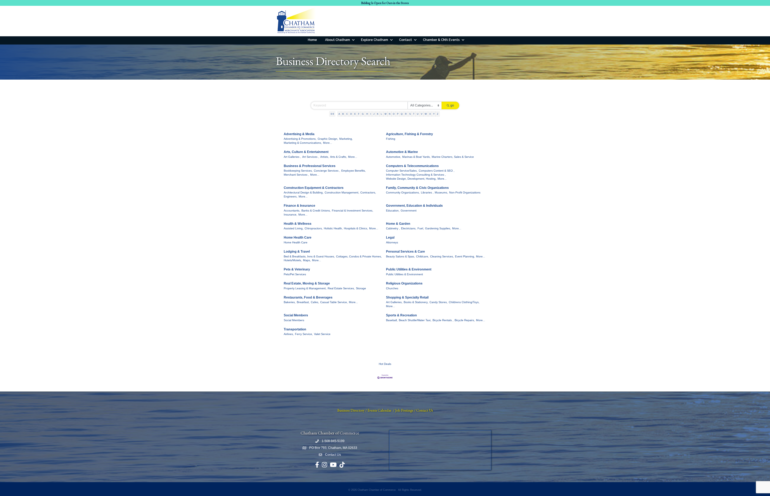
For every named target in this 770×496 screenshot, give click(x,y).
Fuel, (420, 228)
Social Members (296, 315)
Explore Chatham (374, 40)
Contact (405, 40)
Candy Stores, (439, 302)
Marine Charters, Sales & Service (453, 156)
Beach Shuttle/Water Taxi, (415, 320)
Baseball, (392, 320)
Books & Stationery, (416, 302)
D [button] (351, 114)
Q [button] (402, 114)
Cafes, (315, 302)
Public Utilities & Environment (408, 269)
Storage (361, 288)
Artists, (324, 156)
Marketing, (346, 138)
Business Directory (351, 410)
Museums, (441, 192)
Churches (392, 288)
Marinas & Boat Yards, (416, 156)
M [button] (385, 114)
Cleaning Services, (442, 256)
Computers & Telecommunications (412, 166)
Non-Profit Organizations (464, 192)
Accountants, (292, 210)
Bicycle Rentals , (443, 320)
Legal (390, 237)
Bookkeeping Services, (298, 170)
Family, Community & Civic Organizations (417, 187)
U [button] (417, 114)
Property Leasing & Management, (305, 288)
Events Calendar (379, 410)
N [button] (389, 114)
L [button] (381, 114)
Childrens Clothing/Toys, (464, 302)
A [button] (339, 114)
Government (408, 210)
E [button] (355, 114)
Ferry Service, (304, 334)
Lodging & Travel (297, 251)
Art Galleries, (394, 302)
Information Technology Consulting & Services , (416, 174)
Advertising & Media (299, 134)
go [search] (452, 105)
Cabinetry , (393, 228)
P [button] (397, 114)
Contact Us (424, 410)
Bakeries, (290, 302)
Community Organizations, (403, 192)
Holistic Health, (333, 228)
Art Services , (310, 156)
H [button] (367, 114)
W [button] (426, 114)
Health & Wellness (297, 223)
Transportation (295, 329)
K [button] (377, 114)
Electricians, (408, 228)
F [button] (359, 114)
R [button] (406, 114)
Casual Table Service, (334, 302)
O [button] (394, 114)
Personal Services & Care (405, 251)
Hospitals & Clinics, (356, 228)
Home (312, 40)
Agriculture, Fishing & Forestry (409, 134)
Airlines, (289, 334)
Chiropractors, (314, 228)
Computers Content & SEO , (436, 170)
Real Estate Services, (341, 288)
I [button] (370, 114)
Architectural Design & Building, (303, 192)
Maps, (307, 260)
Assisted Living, (293, 228)
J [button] (374, 114)
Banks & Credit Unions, (316, 210)
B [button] (343, 114)
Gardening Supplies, (438, 228)
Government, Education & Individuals (414, 205)
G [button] (363, 114)
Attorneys (392, 242)
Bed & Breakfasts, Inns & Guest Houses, (309, 256)
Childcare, (422, 256)
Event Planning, (465, 256)
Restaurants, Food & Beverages (308, 297)
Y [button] (434, 114)
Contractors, (368, 192)
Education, (392, 210)
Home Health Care (297, 237)
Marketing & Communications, (303, 142)
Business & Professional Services (309, 166)
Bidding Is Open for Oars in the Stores (385, 3)
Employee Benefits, (353, 170)
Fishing (390, 138)
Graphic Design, (328, 138)
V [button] (421, 114)
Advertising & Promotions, (300, 138)
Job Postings (404, 410)
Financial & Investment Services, (352, 210)
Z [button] (437, 114)
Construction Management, (342, 192)
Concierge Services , (327, 170)
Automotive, (393, 156)
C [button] (347, 114)
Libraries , (427, 192)
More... (327, 142)
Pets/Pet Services (295, 274)
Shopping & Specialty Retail (407, 297)
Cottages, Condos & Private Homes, (359, 256)
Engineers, (290, 196)
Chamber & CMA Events (441, 40)
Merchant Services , (296, 174)
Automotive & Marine (402, 152)
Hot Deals (385, 363)
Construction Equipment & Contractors (313, 187)
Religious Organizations (404, 283)
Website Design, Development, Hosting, (411, 178)
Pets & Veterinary (297, 269)
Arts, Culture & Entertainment (306, 152)
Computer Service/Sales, (401, 170)
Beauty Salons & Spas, (400, 256)
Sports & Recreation (401, 315)
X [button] (430, 114)
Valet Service (322, 334)
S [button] (410, 114)
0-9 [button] (332, 114)
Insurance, (290, 214)
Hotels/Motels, (293, 260)
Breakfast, (303, 302)
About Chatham (337, 40)
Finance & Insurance (299, 205)
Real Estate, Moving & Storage (307, 283)
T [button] (413, 114)
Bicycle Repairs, (465, 320)
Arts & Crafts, (338, 156)
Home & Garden (398, 223)
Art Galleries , (292, 156)
